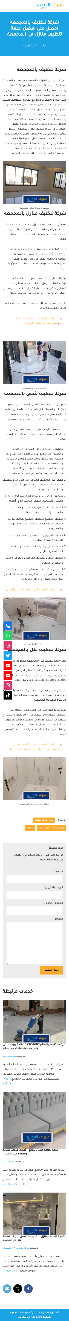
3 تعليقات (8, 1248)
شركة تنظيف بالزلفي (46, 589)
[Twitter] (17, 1288)
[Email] (7, 1288)
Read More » (10, 1184)
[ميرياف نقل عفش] (8, 675)
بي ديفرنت (24, 1317)
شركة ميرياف (30, 45)
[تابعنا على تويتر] (8, 655)
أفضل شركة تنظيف (44, 820)
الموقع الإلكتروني (53, 903)
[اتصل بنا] (8, 625)
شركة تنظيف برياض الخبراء (41, 323)
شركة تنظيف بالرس (16, 749)
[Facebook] (28, 1288)
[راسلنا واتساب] (8, 635)
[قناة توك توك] (8, 695)
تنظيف (30, 828)
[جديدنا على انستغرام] (8, 645)
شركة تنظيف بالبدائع (45, 318)
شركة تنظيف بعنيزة (46, 744)
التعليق (57, 919)
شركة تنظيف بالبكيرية (18, 589)
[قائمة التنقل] (7, 6)
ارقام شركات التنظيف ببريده (51, 828)
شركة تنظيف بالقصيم (44, 749)
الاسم (58, 872)
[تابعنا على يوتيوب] (8, 665)
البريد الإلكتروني (53, 887)
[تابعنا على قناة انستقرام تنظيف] (8, 685)
